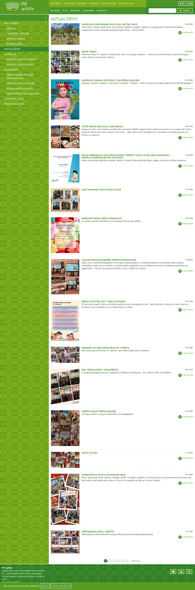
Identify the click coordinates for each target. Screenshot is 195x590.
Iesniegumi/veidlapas (19, 88)
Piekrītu (45, 586)
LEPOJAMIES (88, 10)
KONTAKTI (102, 10)
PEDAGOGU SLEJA (126, 3)
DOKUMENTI (11, 69)
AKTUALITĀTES (70, 3)
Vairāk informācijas (61, 586)
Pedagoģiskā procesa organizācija (20, 76)
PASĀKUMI (75, 10)
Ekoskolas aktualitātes (21, 59)
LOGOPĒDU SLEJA (109, 3)
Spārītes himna (16, 38)
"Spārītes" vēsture (17, 33)
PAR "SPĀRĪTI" (12, 23)
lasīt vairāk (187, 32)
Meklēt (186, 10)
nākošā (134, 560)
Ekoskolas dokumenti (20, 64)
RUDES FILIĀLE (14, 44)
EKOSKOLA (10, 54)
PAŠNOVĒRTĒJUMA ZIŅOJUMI (22, 93)
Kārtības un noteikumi (20, 83)
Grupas (11, 28)
